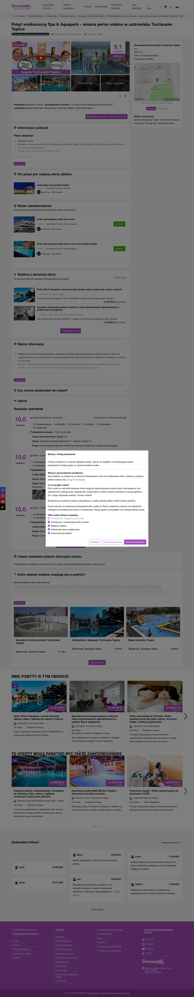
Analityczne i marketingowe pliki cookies (70, 522)
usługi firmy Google (76, 479)
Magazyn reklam (58, 525)
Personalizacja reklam (61, 533)
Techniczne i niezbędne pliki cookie (67, 518)
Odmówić (94, 541)
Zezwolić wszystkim (135, 541)
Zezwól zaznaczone (112, 541)
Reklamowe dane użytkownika (65, 529)
